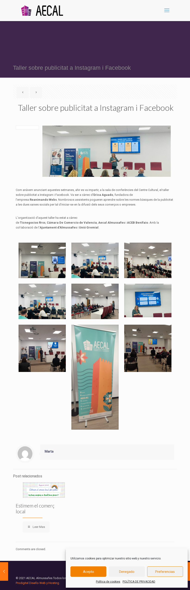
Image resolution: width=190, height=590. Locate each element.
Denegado (126, 572)
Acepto (88, 572)
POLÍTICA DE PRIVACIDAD (139, 581)
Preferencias (165, 572)
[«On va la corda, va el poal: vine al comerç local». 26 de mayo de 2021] (4, 571)
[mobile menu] (167, 10)
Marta (49, 451)
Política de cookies (108, 581)
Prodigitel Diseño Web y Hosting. (38, 583)
